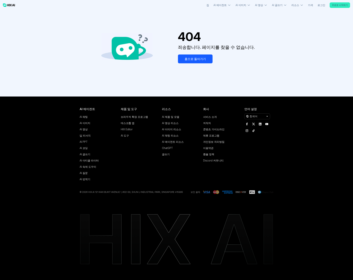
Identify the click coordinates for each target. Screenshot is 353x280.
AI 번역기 (85, 179)
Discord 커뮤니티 (213, 160)
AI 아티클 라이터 (89, 160)
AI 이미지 (85, 123)
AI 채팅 (84, 116)
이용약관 (208, 148)
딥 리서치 (85, 135)
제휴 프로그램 (211, 135)
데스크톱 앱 (127, 123)
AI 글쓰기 (85, 154)
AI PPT (84, 141)
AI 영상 (84, 129)
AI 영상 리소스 (170, 123)
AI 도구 (125, 135)
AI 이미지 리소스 (171, 129)
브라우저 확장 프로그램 (134, 116)
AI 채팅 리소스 (170, 135)
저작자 (207, 123)
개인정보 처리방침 (213, 141)
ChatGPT (167, 148)
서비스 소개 (210, 116)
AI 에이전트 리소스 (173, 141)
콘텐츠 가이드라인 (213, 129)
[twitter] (253, 124)
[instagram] (247, 130)
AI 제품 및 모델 (170, 116)
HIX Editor (127, 129)
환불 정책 (208, 154)
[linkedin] (260, 124)
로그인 (321, 5)
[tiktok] (253, 130)
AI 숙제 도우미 (88, 166)
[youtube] (266, 124)
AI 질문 (84, 172)
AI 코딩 (84, 148)
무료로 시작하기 (340, 5)
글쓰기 (166, 154)
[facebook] (247, 124)
